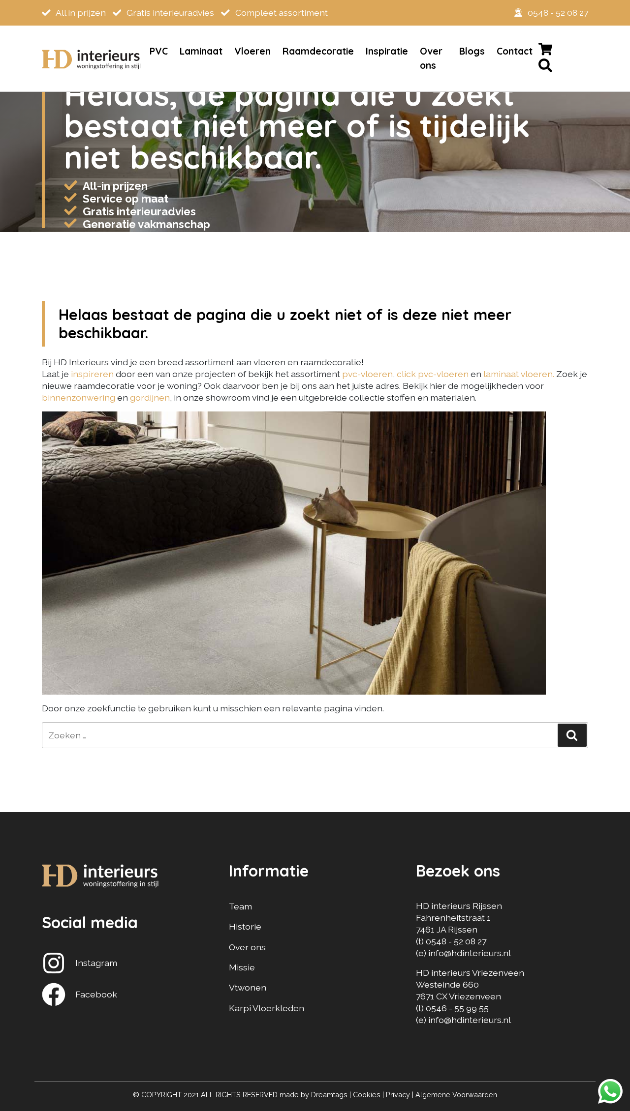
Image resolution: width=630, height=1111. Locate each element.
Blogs (472, 51)
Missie (242, 967)
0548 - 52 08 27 (558, 12)
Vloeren (252, 51)
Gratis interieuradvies (169, 12)
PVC (159, 51)
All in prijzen (80, 12)
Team (240, 906)
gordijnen (150, 397)
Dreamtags (329, 1094)
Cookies (366, 1094)
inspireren (93, 374)
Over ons (431, 58)
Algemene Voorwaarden (456, 1094)
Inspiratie (387, 51)
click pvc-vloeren (433, 374)
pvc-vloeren (367, 374)
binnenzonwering (78, 397)
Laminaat (201, 51)
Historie (245, 926)
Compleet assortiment (280, 12)
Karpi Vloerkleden (266, 1008)
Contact (515, 51)
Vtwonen (247, 987)
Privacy (398, 1094)
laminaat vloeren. (518, 374)
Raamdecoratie (318, 51)
